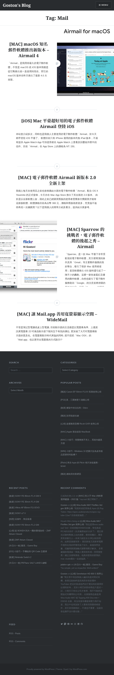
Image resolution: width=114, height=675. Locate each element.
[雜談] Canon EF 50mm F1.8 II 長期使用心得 (81, 392)
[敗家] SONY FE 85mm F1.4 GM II (25, 496)
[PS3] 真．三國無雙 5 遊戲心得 (75, 400)
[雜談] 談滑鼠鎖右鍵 (70, 415)
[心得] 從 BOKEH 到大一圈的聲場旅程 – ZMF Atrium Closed (30, 532)
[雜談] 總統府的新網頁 (71, 474)
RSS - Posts (14, 633)
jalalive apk (66, 564)
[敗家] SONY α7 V (17, 513)
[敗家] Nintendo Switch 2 (20, 557)
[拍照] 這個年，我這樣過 (20, 519)
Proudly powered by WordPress (40, 669)
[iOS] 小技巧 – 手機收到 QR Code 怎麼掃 (28, 551)
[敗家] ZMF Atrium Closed (21, 540)
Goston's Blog (17, 5)
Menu (104, 5)
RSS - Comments (17, 641)
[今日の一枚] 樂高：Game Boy (23, 545)
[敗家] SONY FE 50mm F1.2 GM (24, 525)
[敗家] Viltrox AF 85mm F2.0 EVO (24, 507)
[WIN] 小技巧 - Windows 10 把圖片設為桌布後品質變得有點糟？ (82, 453)
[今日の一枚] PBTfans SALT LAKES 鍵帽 (28, 563)
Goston (64, 505)
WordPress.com (80, 669)
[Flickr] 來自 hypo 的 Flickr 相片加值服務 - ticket (80, 464)
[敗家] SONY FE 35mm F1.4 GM (24, 502)
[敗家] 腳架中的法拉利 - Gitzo (74, 408)
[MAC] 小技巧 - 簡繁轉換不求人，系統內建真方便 (81, 441)
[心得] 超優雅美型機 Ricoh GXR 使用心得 (80, 424)
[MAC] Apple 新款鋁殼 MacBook (75, 432)
